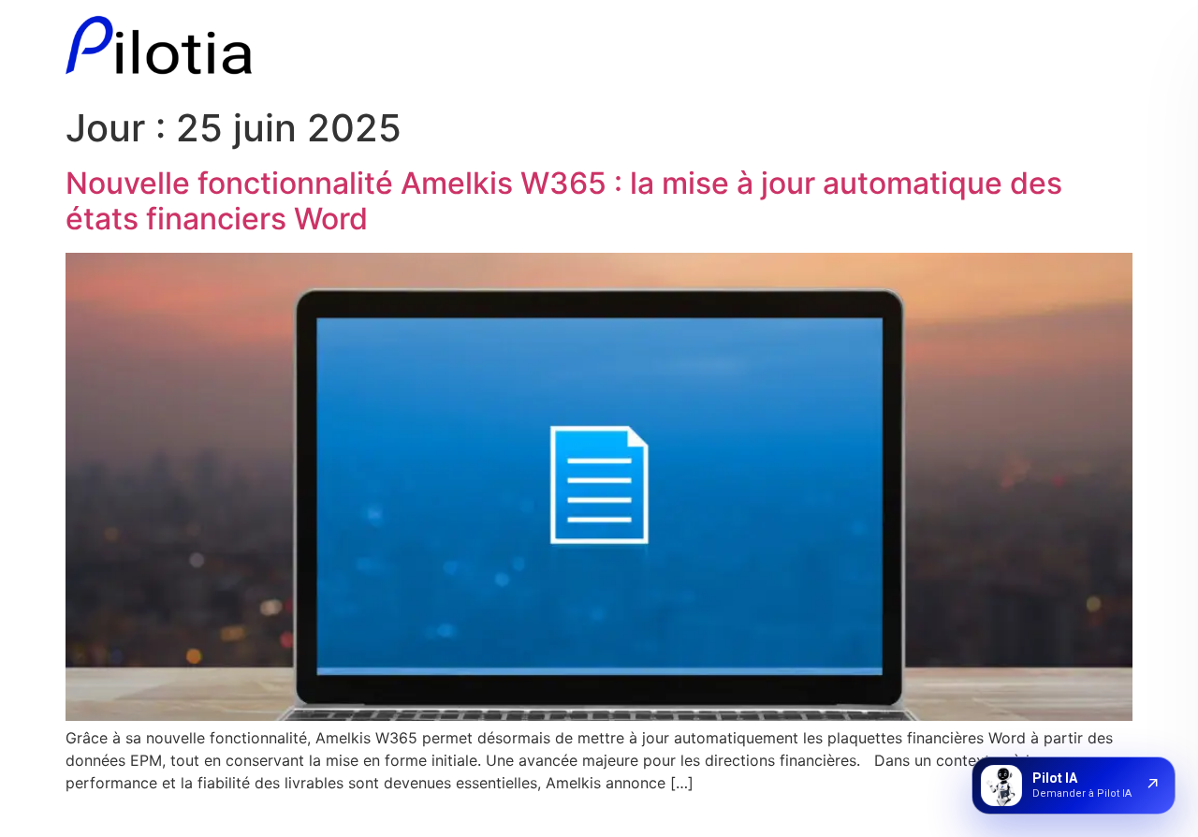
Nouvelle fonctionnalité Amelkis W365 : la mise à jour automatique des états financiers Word (564, 201)
